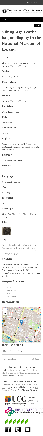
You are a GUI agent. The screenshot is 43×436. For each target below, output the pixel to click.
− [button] (5, 313)
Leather (5, 250)
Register (37, 2)
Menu (5, 19)
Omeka (31, 403)
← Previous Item (9, 359)
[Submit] (39, 25)
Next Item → (35, 359)
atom (9, 287)
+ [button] (5, 309)
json (8, 293)
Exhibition (17, 248)
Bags (26, 245)
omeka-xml (11, 296)
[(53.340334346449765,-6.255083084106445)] (21, 322)
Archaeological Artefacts (13, 245)
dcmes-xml (11, 290)
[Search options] (36, 25)
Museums (13, 250)
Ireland (25, 248)
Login (29, 2)
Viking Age (13, 253)
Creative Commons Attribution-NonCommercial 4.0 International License (20, 371)
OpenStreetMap (28, 342)
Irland (32, 248)
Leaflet (20, 342)
